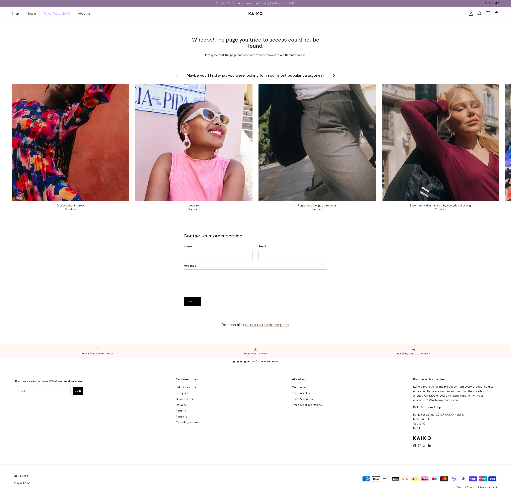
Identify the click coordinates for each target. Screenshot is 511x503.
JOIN (78, 391)
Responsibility (301, 393)
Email (262, 246)
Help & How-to (186, 387)
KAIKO (26, 482)
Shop (15, 14)
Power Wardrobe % (57, 14)
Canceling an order (188, 422)
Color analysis (185, 399)
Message (190, 265)
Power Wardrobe (237, 3)
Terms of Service (465, 487)
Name (188, 246)
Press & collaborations (307, 405)
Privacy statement (487, 487)
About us (84, 14)
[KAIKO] (255, 14)
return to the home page (267, 324)
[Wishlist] (488, 13)
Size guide (182, 393)
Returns (181, 410)
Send (192, 301)
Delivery (181, 405)
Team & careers (302, 399)
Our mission (300, 387)
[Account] (470, 13)
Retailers (181, 416)
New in (31, 14)
